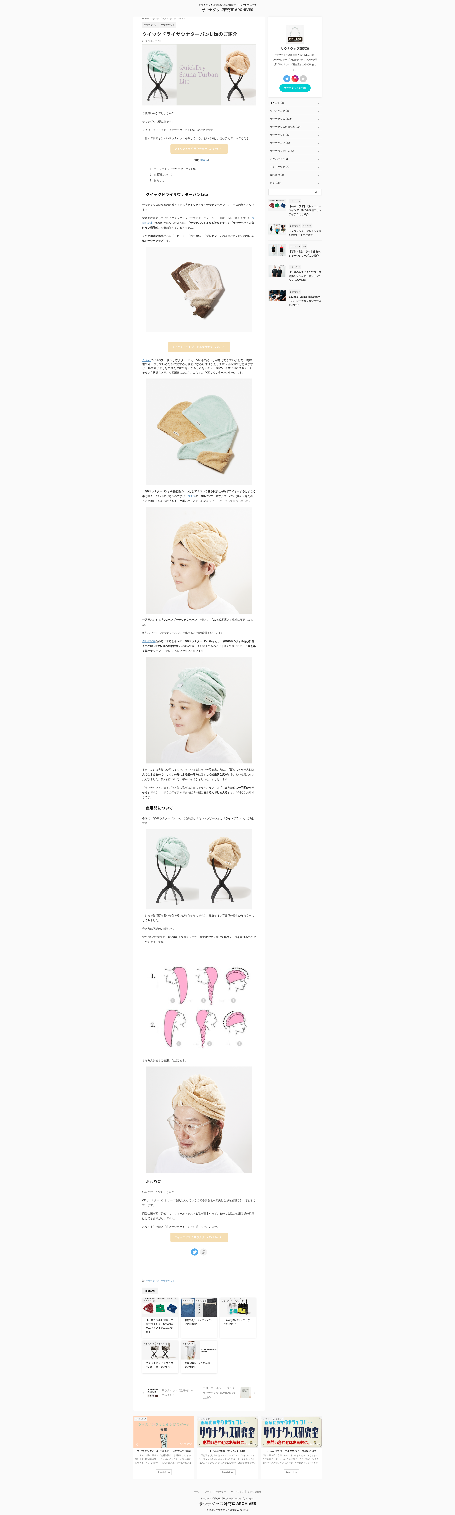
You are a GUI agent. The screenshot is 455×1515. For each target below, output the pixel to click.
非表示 (204, 159)
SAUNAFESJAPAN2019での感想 (227, 1450)
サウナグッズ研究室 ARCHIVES (227, 10)
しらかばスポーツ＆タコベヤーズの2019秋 (164, 1450)
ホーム (197, 1491)
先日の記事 (149, 641)
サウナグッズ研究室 (295, 87)
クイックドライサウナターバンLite (175, 169)
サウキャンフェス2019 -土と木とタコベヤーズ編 (291, 1450)
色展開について (163, 174)
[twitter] (194, 1252)
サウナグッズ (152, 1280)
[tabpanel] (163, 1447)
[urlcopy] (203, 1252)
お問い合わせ (254, 1491)
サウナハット (168, 1280)
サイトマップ (237, 1491)
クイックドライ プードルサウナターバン (196, 347)
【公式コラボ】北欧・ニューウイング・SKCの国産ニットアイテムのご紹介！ (305, 210)
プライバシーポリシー (215, 1491)
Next (318, 1444)
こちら (146, 360)
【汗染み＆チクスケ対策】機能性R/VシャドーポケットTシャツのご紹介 (305, 276)
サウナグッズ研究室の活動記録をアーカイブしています (227, 1498)
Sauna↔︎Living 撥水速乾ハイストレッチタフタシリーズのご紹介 (305, 300)
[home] (303, 78)
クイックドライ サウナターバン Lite (196, 148)
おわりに (159, 180)
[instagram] (295, 78)
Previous (136, 1444)
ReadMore (164, 1472)
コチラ (192, 496)
